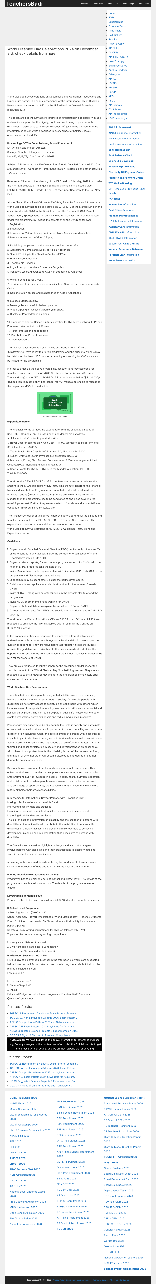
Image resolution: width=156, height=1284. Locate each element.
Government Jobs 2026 (70, 1167)
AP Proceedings (117, 113)
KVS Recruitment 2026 (70, 1107)
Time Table (114, 30)
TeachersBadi (24, 3)
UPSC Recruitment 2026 (71, 1140)
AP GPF (112, 87)
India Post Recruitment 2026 (73, 1173)
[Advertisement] (55, 27)
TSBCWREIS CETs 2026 (118, 1224)
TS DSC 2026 (65, 1228)
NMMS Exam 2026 (20, 1103)
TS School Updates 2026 (118, 1196)
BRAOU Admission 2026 (23, 1218)
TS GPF (112, 91)
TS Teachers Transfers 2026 (120, 1125)
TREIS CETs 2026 (114, 1218)
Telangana (114, 74)
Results (112, 39)
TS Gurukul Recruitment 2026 (74, 1223)
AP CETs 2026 (18, 1180)
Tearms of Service (100, 1280)
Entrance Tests (117, 26)
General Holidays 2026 (117, 1229)
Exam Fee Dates (117, 65)
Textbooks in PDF (114, 1246)
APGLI (112, 96)
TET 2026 (15, 1141)
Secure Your (123, 243)
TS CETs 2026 (18, 1186)
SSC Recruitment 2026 (70, 1118)
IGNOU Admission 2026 (23, 1207)
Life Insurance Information (125, 221)
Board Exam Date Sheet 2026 (121, 1173)
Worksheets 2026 (114, 1240)
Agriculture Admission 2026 (26, 1224)
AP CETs (113, 48)
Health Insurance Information (125, 144)
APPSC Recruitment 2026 (72, 1206)
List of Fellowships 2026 (24, 1124)
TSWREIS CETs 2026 (116, 1201)
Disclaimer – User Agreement (78, 1280)
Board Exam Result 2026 (118, 1184)
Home (111, 13)
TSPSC (112, 83)
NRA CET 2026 (65, 1184)
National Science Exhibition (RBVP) (124, 1097)
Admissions (84, 3)
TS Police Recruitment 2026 (73, 1212)
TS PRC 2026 (112, 1252)
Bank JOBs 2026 (66, 1178)
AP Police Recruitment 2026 (73, 1217)
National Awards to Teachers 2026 (124, 1257)
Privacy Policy (59, 1280)
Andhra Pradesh (117, 70)
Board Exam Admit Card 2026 (121, 1179)
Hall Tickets (115, 35)
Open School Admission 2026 (27, 1212)
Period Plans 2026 (114, 1235)
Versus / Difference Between (125, 249)
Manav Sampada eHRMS (24, 1109)
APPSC (112, 78)
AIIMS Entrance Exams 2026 (120, 1109)
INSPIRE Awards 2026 (116, 1263)
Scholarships (128, 3)
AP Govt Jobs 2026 (68, 1195)
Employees (144, 3)
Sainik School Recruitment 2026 (75, 1112)
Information (122, 204)
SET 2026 (15, 1147)
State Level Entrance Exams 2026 (123, 1103)
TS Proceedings (117, 118)
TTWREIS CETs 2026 (116, 1207)
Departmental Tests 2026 (118, 1190)
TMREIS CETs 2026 (115, 1212)
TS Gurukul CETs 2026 (117, 1120)
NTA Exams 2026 (19, 1135)
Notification (113, 3)
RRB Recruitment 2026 (70, 1129)
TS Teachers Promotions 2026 (121, 1131)
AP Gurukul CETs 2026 (117, 1114)
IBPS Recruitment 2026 (70, 1123)
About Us (114, 1280)
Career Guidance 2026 (117, 1168)
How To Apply (116, 43)
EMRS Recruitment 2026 (71, 1161)
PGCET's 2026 (18, 1152)
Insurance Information (124, 133)
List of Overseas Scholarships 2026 (30, 1130)
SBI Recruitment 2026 (69, 1135)
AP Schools (115, 105)
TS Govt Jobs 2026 (68, 1189)
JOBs (111, 17)
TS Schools (115, 109)
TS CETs (113, 52)
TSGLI (111, 100)
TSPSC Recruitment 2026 (72, 1201)
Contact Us (124, 1280)
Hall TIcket (98, 3)
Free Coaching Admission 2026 (28, 1201)
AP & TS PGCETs (118, 56)
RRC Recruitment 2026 (70, 1146)
